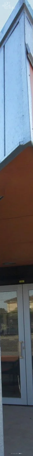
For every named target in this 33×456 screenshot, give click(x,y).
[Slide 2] (13, 453)
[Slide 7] (21, 453)
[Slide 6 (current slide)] (19, 453)
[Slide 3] (14, 453)
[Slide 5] (18, 453)
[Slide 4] (16, 453)
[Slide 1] (11, 453)
